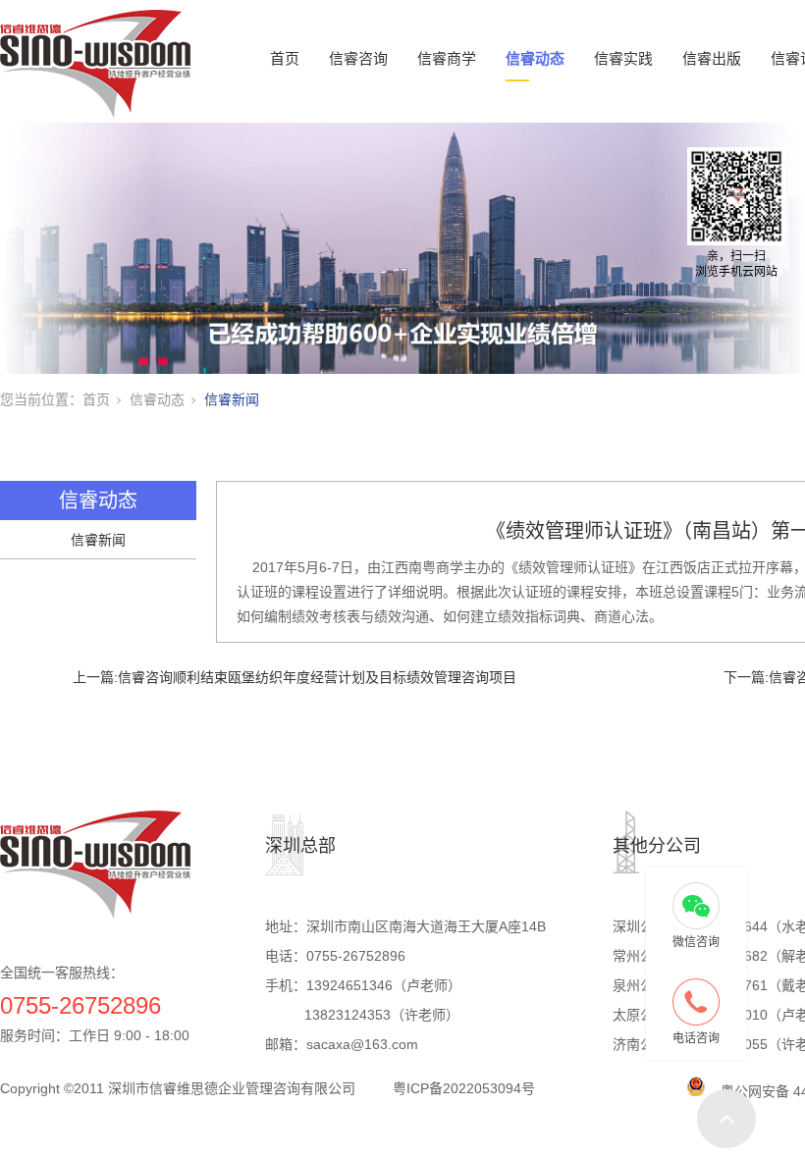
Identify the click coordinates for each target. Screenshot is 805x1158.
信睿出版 (711, 58)
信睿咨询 (358, 58)
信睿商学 (446, 58)
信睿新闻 (231, 399)
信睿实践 (623, 58)
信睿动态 (535, 58)
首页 (284, 58)
